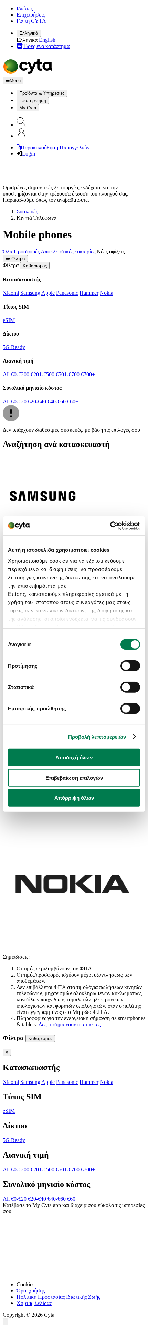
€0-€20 (19, 402)
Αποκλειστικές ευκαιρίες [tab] (68, 251)
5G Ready (14, 347)
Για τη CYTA (31, 21)
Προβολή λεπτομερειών (97, 736)
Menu (15, 80)
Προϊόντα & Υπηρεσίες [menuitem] (41, 93)
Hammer (89, 293)
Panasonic (67, 293)
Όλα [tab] (7, 251)
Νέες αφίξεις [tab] (111, 251)
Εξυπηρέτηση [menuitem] (32, 100)
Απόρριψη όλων (74, 798)
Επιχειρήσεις (31, 15)
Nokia (106, 293)
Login (28, 154)
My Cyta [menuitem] (27, 107)
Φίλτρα (17, 258)
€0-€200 (20, 374)
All (6, 374)
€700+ (88, 374)
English (47, 40)
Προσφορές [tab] (27, 251)
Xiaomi (11, 293)
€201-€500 (42, 374)
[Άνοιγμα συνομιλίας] (5, 1321)
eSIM (9, 320)
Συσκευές (27, 211)
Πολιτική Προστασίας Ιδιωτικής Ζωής (58, 1297)
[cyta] (29, 74)
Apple (48, 293)
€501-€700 (68, 374)
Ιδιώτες (25, 8)
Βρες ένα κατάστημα (46, 46)
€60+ (72, 402)
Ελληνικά (28, 33)
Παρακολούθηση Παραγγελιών (55, 147)
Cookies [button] (25, 1284)
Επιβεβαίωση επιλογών (74, 777)
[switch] (130, 665)
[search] (21, 125)
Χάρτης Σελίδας (34, 1303)
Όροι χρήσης (31, 1291)
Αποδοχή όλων (74, 757)
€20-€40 (37, 402)
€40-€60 (56, 402)
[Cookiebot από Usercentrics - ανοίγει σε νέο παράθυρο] (110, 525)
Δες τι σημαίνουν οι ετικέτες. (70, 1024)
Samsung (30, 293)
